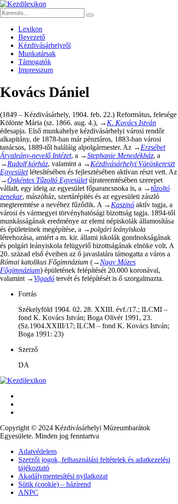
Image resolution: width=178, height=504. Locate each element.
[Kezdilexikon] (23, 4)
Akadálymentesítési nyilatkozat (63, 476)
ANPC (28, 492)
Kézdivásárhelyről (44, 45)
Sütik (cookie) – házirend (54, 484)
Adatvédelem (37, 451)
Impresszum (35, 70)
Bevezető (31, 37)
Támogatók (34, 62)
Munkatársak (37, 53)
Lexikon (30, 29)
